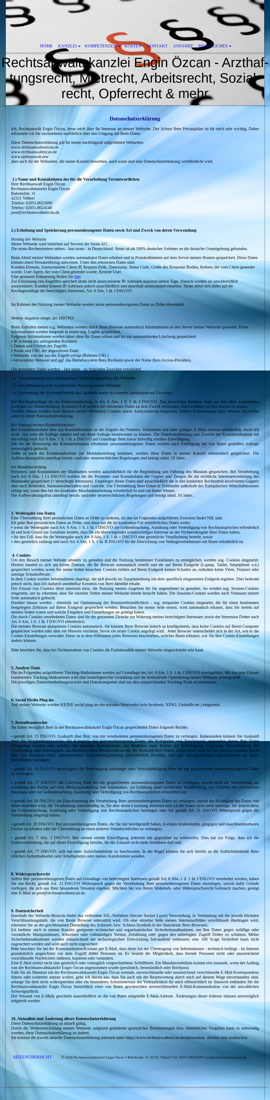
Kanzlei (67, 46)
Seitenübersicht (33, 1057)
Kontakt (157, 46)
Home (46, 46)
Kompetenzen (101, 46)
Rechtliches (213, 46)
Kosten (133, 46)
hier (77, 276)
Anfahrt (183, 46)
